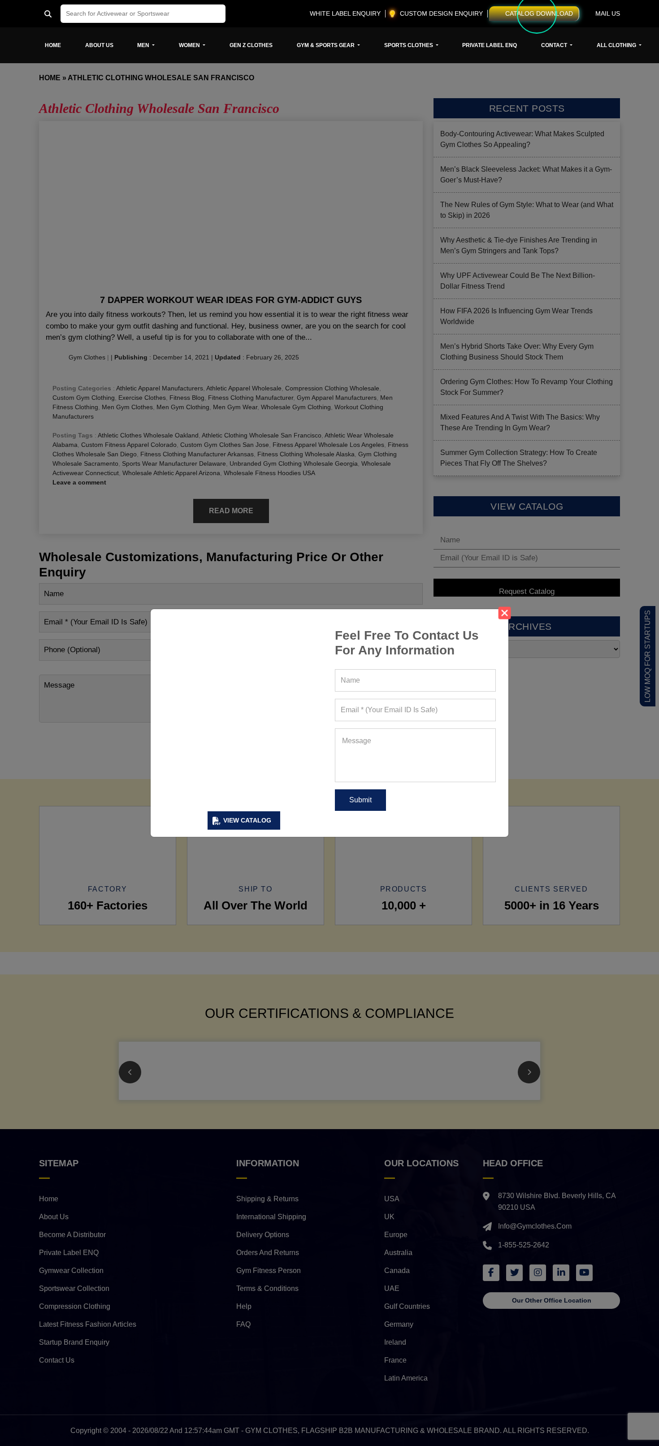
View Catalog (247, 820)
